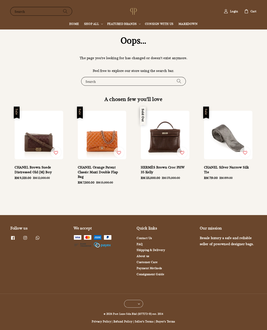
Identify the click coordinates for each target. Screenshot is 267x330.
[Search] (65, 11)
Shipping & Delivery (151, 250)
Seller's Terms (144, 321)
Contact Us (144, 238)
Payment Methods (149, 268)
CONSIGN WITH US (159, 24)
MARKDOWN (188, 24)
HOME (74, 24)
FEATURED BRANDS (122, 24)
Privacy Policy (101, 321)
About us (143, 256)
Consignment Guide (150, 274)
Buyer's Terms (165, 321)
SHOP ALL (91, 24)
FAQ (140, 244)
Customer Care (147, 262)
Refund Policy (122, 321)
